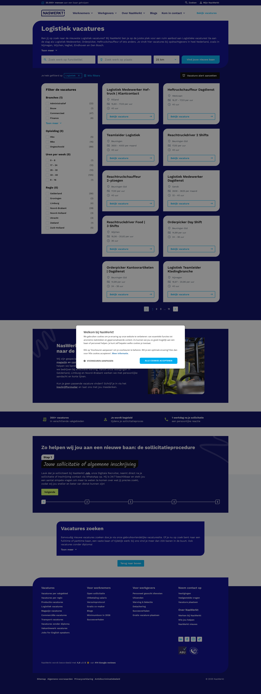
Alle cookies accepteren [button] (158, 360)
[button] (98, 360)
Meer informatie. (120, 353)
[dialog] (130, 347)
